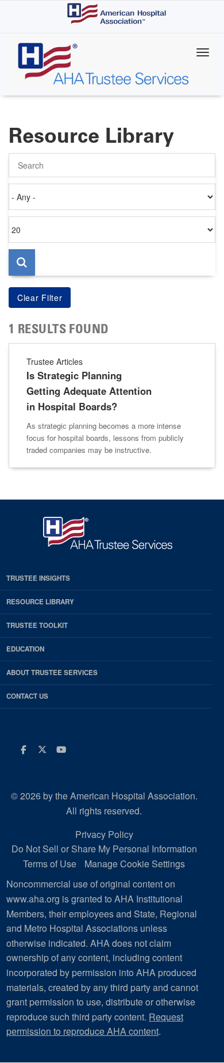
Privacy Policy (104, 834)
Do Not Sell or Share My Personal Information (104, 848)
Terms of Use (49, 863)
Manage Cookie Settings (134, 863)
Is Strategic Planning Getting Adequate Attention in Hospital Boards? (89, 390)
